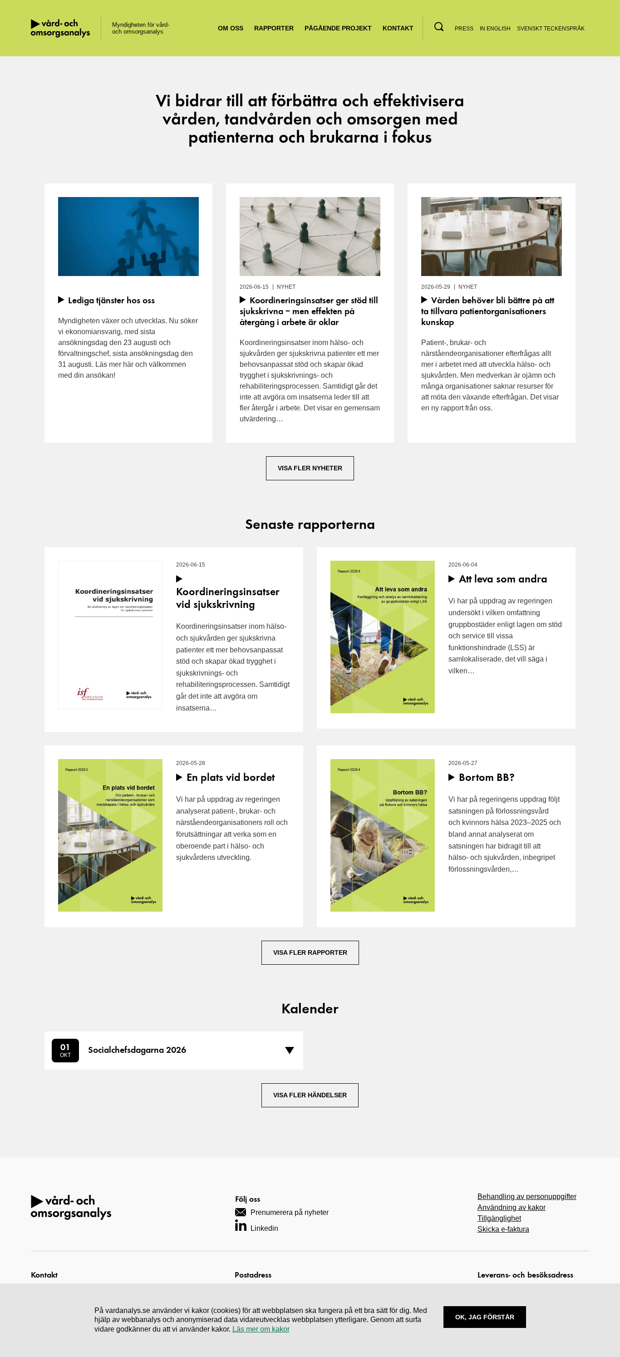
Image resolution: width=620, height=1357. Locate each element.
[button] (439, 26)
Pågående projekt (338, 28)
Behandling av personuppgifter (526, 1196)
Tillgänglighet (499, 1218)
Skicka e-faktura (503, 1229)
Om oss (230, 28)
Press (464, 28)
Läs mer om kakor (261, 1329)
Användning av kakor (511, 1207)
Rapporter (274, 28)
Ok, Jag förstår (484, 1317)
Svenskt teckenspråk (551, 28)
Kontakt (398, 28)
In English (495, 28)
